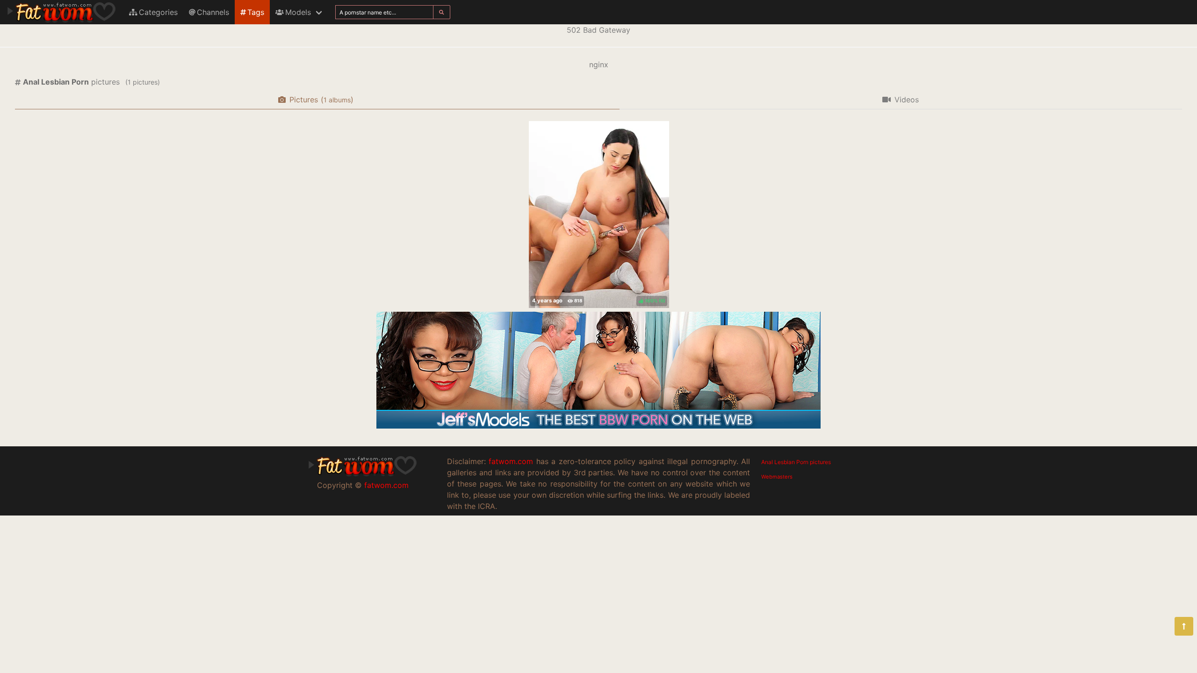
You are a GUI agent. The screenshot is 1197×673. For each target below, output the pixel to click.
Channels (213, 12)
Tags (255, 12)
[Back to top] (1184, 626)
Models (298, 12)
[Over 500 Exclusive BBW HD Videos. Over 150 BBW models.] (598, 425)
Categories (158, 12)
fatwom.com (386, 485)
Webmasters (777, 476)
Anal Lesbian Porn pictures (796, 461)
